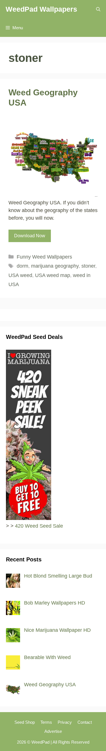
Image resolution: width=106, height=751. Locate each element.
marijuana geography (55, 266)
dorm (22, 266)
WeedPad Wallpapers (41, 9)
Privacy (65, 722)
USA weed (20, 275)
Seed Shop (24, 722)
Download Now (29, 235)
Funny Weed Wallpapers (44, 257)
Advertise (53, 731)
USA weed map (52, 275)
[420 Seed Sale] (28, 518)
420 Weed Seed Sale (39, 526)
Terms (46, 722)
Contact (84, 722)
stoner (88, 266)
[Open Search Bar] (98, 9)
